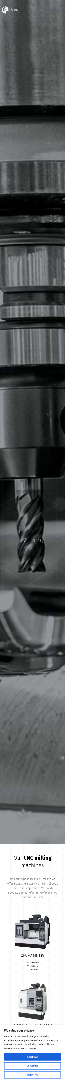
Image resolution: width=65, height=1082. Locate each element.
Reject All (32, 1074)
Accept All (32, 1056)
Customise (32, 1065)
